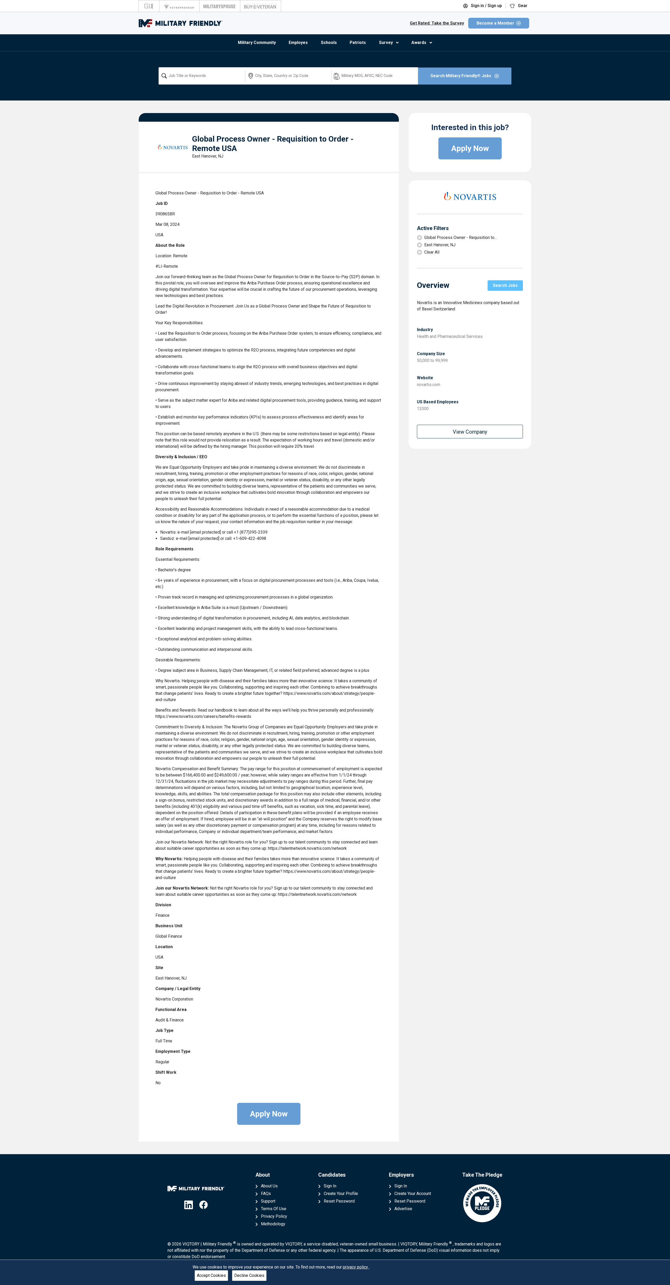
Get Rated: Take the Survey (437, 23)
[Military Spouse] (219, 6)
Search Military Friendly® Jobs (461, 75)
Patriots (358, 42)
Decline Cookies (249, 1275)
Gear (522, 5)
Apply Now (269, 1113)
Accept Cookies (211, 1275)
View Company (470, 432)
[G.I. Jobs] (149, 6)
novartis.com (428, 384)
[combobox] (202, 76)
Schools (329, 42)
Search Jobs (505, 285)
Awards (418, 42)
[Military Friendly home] (180, 23)
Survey (386, 42)
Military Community (257, 42)
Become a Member (495, 23)
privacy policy (356, 1267)
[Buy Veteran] (260, 6)
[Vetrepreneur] (179, 6)
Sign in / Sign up (486, 5)
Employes (298, 42)
